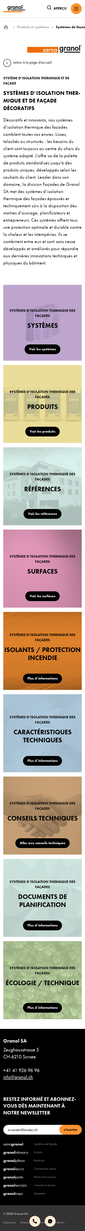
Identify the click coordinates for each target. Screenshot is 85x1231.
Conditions (58, 1222)
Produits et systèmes (33, 27)
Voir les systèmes (42, 349)
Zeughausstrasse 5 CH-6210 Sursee (21, 1049)
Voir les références (42, 513)
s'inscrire (70, 1129)
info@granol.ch (18, 1077)
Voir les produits (42, 431)
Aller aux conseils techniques (42, 843)
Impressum (9, 1222)
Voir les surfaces (42, 596)
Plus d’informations (42, 678)
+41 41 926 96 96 (21, 1070)
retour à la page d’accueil (32, 62)
